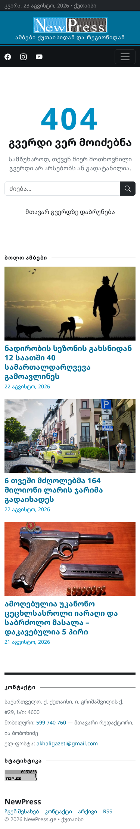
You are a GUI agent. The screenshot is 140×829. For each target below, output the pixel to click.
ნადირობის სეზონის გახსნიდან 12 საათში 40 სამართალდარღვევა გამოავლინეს (68, 362)
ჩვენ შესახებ (21, 811)
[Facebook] (7, 57)
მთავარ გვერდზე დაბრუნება (70, 212)
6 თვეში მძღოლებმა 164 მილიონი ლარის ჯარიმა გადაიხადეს (53, 489)
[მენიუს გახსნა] (125, 56)
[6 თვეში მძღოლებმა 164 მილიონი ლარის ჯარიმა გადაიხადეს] (70, 436)
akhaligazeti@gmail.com (67, 743)
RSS (107, 811)
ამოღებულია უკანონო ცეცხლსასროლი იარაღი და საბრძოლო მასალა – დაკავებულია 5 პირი (61, 618)
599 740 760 (51, 722)
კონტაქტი (58, 811)
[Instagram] (23, 57)
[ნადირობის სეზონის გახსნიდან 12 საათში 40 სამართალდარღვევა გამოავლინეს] (70, 303)
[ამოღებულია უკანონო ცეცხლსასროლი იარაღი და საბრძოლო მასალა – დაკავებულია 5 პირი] (70, 559)
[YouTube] (39, 57)
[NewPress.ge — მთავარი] (70, 22)
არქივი (87, 811)
